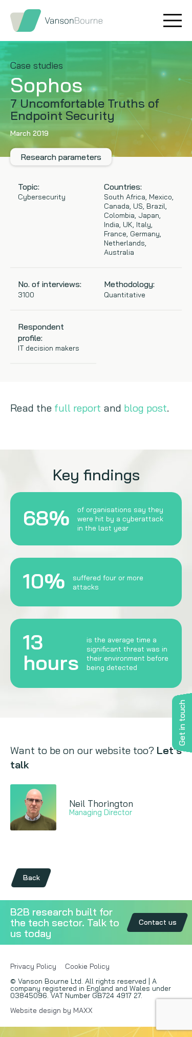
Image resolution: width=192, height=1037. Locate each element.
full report (77, 407)
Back (31, 877)
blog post (145, 407)
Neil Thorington (101, 803)
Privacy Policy (33, 966)
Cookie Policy (87, 966)
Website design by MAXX (51, 1010)
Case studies (36, 65)
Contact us (158, 922)
